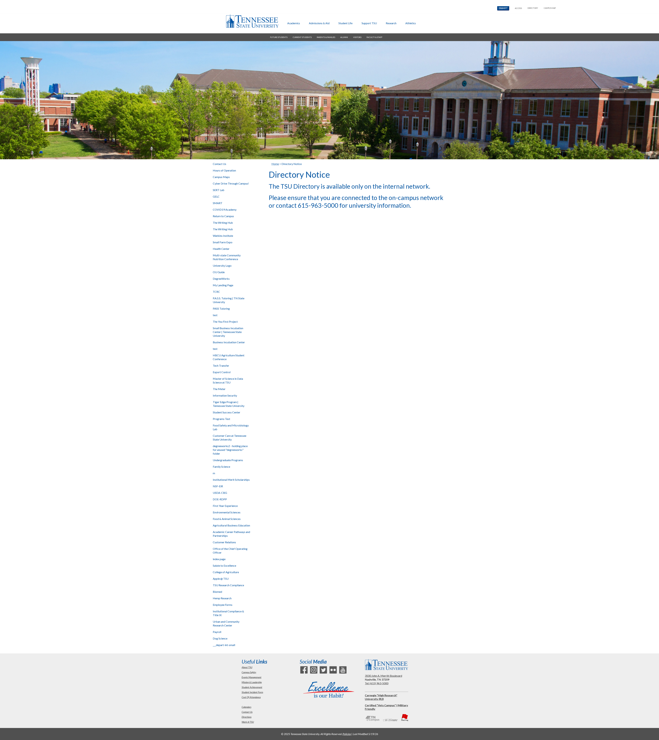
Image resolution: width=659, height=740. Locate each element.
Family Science (221, 466)
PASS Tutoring (221, 308)
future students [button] (278, 37)
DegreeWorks (221, 278)
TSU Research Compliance (228, 585)
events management (251, 677)
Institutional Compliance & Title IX (228, 613)
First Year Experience (225, 505)
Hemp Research (222, 598)
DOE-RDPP (220, 499)
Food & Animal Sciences (227, 518)
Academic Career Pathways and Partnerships (231, 533)
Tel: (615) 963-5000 (376, 683)
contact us (247, 711)
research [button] (391, 23)
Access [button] (518, 8)
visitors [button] (357, 37)
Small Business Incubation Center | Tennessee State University (228, 331)
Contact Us (219, 163)
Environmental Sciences (226, 512)
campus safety (249, 672)
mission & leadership (252, 682)
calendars (246, 706)
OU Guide (219, 272)
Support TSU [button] (369, 23)
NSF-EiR (218, 486)
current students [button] (302, 37)
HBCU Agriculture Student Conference (228, 357)
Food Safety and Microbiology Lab (231, 427)
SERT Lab (218, 190)
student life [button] (345, 23)
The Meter (219, 389)
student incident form (252, 692)
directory (533, 8)
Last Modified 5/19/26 (365, 734)
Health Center (221, 248)
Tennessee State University (252, 21)
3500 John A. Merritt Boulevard (383, 675)
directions (246, 716)
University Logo (222, 265)
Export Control (221, 372)
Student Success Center (226, 412)
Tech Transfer (221, 365)
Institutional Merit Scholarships (231, 479)
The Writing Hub (223, 222)
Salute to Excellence (224, 565)
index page (219, 559)
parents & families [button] (326, 37)
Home (275, 163)
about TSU (247, 667)
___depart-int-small (224, 645)
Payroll (217, 631)
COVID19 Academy (224, 209)
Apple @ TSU (221, 578)
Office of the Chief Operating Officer (230, 550)
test (215, 315)
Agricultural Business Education (231, 525)
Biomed (217, 591)
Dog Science (220, 638)
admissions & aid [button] (319, 23)
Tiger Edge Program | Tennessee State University (228, 403)
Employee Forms (222, 604)
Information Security (225, 395)
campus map (550, 8)
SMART (217, 203)
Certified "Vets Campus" (380, 705)
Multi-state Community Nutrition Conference (227, 257)
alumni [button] (344, 37)
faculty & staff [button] (374, 37)
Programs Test (221, 418)
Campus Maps (221, 177)
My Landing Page (223, 285)
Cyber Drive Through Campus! (231, 183)
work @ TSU (248, 721)
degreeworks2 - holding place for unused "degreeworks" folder (230, 449)
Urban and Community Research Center (226, 623)
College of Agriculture (226, 572)
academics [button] (293, 23)
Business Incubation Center (229, 342)
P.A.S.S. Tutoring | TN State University (228, 300)
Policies (347, 734)
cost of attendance (251, 697)
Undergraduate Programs (228, 460)
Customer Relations (224, 542)
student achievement (252, 687)
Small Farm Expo (222, 242)
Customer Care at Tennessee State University (229, 437)
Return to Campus (223, 216)
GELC (216, 196)
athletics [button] (410, 23)
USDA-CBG (220, 492)
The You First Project (225, 321)
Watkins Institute (223, 235)
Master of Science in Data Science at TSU (228, 380)
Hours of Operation (224, 170)
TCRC (216, 291)
